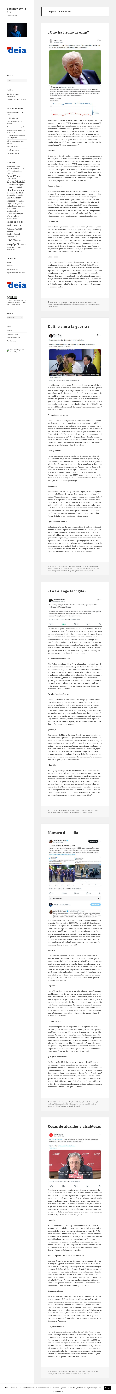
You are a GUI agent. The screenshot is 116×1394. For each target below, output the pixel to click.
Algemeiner (73, 567)
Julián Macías (67, 304)
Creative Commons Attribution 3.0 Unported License (16, 303)
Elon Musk (19, 193)
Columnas (10, 266)
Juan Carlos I (12, 208)
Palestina (76, 812)
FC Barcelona (20, 201)
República (10, 231)
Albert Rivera (12, 169)
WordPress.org (11, 341)
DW (96, 302)
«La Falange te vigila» (67, 591)
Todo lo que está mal (13, 153)
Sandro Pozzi (81, 304)
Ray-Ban (89, 571)
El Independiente (15, 190)
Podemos (10, 229)
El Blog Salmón (12, 178)
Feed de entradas (12, 334)
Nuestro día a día (63, 832)
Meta (66, 571)
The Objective (12, 236)
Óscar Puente (66, 1374)
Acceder (9, 331)
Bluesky (82, 302)
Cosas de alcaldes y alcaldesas (74, 1126)
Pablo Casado (12, 219)
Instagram (17, 203)
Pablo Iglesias (15, 221)
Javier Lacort (95, 569)
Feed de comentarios (13, 337)
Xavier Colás (85, 1374)
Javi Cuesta (70, 1104)
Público (18, 228)
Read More (58, 1391)
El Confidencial (16, 181)
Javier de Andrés (85, 569)
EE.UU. (50, 304)
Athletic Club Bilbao (14, 171)
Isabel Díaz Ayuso (14, 206)
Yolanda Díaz (10, 247)
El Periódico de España (15, 195)
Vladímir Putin (52, 306)
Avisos (9, 262)
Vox (20, 241)
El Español (18, 187)
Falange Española (81, 810)
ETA (19, 198)
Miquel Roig (72, 571)
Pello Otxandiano (85, 812)
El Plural (11, 197)
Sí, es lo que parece (13, 150)
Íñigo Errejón (11, 249)
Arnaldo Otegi (22, 169)
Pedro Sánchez (15, 225)
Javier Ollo (91, 810)
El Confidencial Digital (15, 185)
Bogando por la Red (16, 10)
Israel (23, 206)
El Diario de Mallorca (89, 1102)
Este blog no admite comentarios (13, 95)
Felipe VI (9, 204)
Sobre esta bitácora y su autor (16, 99)
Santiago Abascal (13, 234)
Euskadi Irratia (80, 1372)
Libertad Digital (12, 213)
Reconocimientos (12, 269)
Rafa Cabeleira (64, 1106)
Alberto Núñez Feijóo (13, 166)
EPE (17, 198)
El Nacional (11, 193)
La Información (12, 211)
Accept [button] (107, 1388)
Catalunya (10, 173)
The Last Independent (93, 304)
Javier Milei (51, 571)
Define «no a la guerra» (68, 326)
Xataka (23, 245)
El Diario (10, 187)
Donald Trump (14, 176)
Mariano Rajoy (13, 216)
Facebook (11, 200)
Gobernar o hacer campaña (16, 127)
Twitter (12, 240)
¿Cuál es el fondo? (12, 147)
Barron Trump (74, 302)
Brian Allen (95, 567)
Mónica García (68, 812)
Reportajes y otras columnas (16, 273)
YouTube (18, 247)
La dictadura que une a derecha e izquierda (16, 137)
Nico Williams (88, 1104)
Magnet (20, 213)
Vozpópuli (13, 244)
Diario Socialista (53, 569)
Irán (61, 304)
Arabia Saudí (82, 567)
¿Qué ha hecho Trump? (68, 32)
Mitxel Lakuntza (58, 812)
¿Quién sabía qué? (13, 118)
